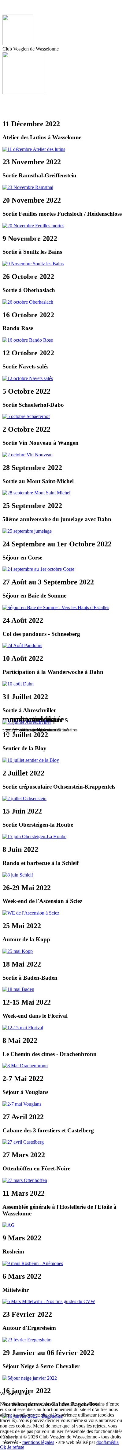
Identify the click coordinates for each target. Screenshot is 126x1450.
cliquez (10, 734)
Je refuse (15, 1447)
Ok (3, 1447)
